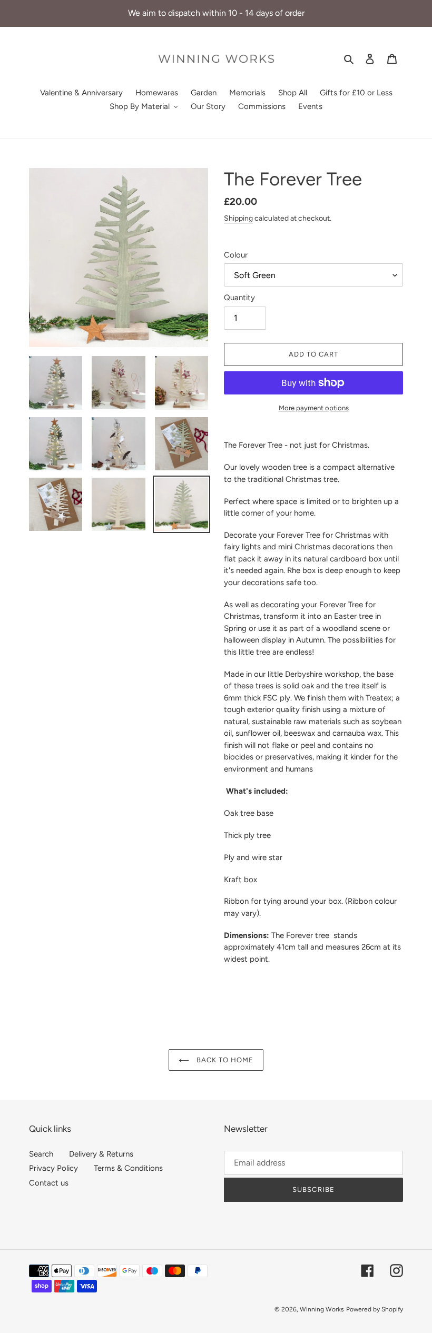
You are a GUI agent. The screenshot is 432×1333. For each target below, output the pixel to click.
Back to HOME (224, 1060)
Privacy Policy (53, 1168)
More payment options (314, 408)
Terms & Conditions (128, 1168)
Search (41, 1154)
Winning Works (322, 1309)
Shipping (238, 218)
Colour (236, 255)
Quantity (239, 297)
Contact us (48, 1183)
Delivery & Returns (101, 1154)
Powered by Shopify (374, 1309)
